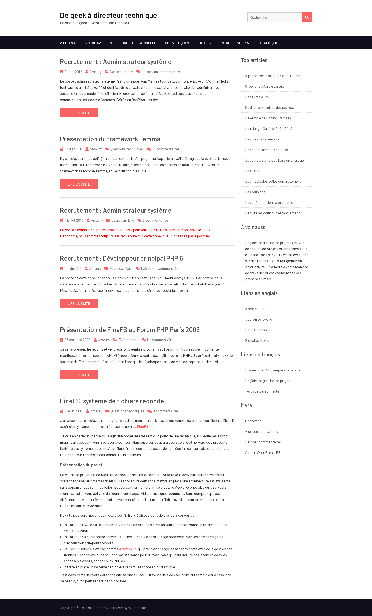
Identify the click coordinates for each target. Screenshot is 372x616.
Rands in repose (257, 329)
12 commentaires (166, 149)
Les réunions (255, 192)
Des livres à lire (257, 97)
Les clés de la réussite (262, 139)
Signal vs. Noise (257, 340)
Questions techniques (127, 149)
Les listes (252, 170)
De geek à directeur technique (108, 15)
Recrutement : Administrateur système (116, 61)
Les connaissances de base (266, 149)
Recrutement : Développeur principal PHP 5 (121, 258)
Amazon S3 (127, 549)
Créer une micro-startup (264, 86)
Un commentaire (160, 339)
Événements (128, 339)
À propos (68, 43)
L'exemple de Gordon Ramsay (268, 118)
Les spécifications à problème (269, 202)
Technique (269, 43)
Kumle (118, 607)
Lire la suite (79, 113)
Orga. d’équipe (177, 43)
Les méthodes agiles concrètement (273, 181)
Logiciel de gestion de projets (268, 242)
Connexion (253, 421)
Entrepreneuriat (235, 43)
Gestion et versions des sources (270, 107)
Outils (205, 43)
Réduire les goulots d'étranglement (272, 213)
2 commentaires (156, 220)
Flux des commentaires (263, 442)
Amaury (96, 71)
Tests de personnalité (262, 391)
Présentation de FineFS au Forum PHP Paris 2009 (130, 329)
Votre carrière (99, 43)
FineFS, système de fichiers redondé (112, 401)
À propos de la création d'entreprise (273, 75)
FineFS (143, 426)
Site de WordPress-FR (263, 452)
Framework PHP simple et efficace (273, 370)
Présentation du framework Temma (110, 139)
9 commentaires (166, 411)
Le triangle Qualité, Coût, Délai (268, 128)
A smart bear (255, 308)
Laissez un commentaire (160, 71)
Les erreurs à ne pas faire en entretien (275, 160)
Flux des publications (261, 431)
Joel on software (258, 319)
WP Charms (137, 607)
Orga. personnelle (139, 43)
